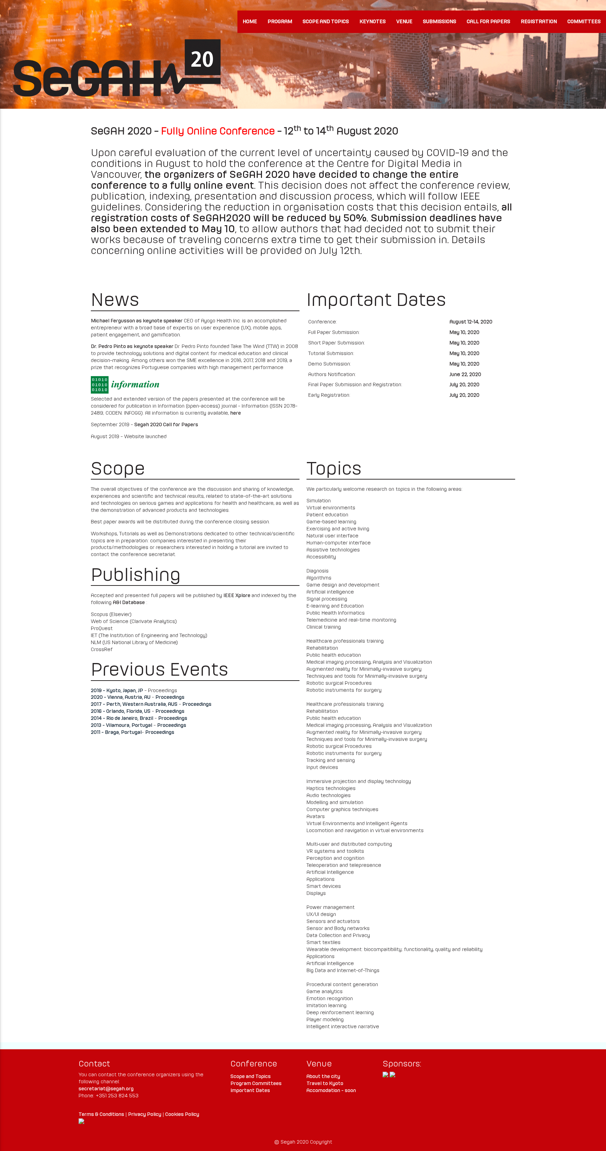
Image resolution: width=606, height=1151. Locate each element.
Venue (404, 21)
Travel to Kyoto (325, 1083)
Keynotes (372, 21)
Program (280, 21)
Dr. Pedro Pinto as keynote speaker (133, 346)
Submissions (439, 21)
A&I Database (129, 602)
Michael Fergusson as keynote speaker (137, 321)
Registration (539, 21)
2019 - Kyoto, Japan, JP (117, 690)
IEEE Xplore (237, 595)
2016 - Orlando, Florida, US (120, 711)
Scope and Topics (326, 21)
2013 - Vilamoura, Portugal (121, 725)
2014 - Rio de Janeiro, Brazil (122, 718)
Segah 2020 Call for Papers (166, 424)
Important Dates (250, 1090)
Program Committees (256, 1083)
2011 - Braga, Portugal (116, 732)
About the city (323, 1076)
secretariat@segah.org (106, 1088)
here (235, 413)
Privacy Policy (144, 1114)
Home (250, 21)
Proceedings (169, 697)
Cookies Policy (182, 1114)
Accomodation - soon (331, 1090)
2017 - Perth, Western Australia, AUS (134, 704)
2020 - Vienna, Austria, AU (120, 697)
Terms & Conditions (101, 1114)
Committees (584, 21)
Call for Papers (488, 21)
